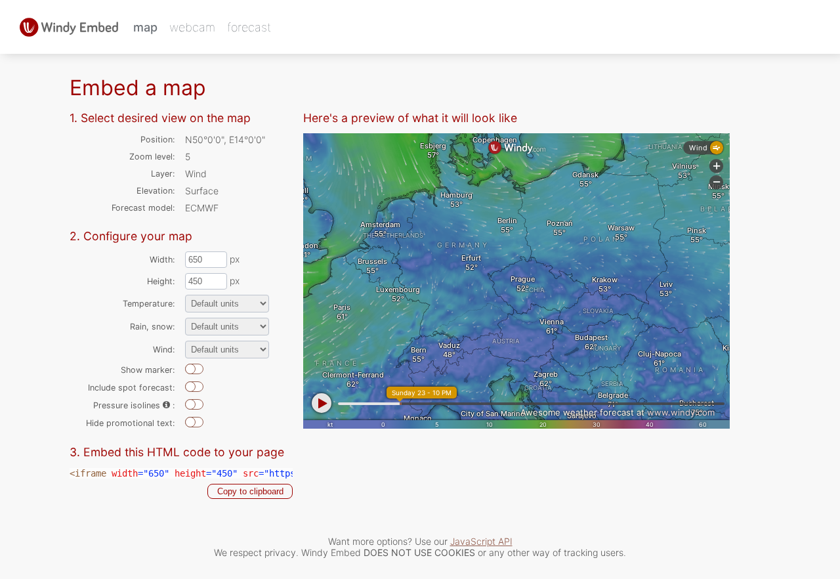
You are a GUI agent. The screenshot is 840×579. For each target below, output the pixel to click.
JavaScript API (481, 541)
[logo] (69, 27)
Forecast (249, 27)
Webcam (192, 27)
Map (145, 27)
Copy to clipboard (250, 491)
